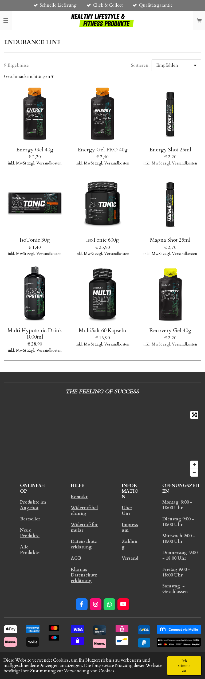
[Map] (102, 443)
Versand (130, 558)
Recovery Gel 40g (170, 330)
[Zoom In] (194, 465)
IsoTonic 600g (102, 240)
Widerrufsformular (84, 527)
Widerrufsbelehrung (84, 510)
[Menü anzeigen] (6, 20)
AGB (76, 558)
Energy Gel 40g (34, 150)
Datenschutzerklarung (84, 544)
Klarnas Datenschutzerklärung (84, 575)
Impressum (130, 527)
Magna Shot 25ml (170, 240)
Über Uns (127, 510)
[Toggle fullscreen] (194, 415)
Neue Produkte (30, 533)
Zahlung (129, 544)
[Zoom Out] (194, 473)
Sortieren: (140, 65)
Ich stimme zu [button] (184, 665)
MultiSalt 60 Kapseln (102, 330)
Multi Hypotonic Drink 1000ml (34, 333)
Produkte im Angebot (33, 505)
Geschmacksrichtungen (29, 77)
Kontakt (79, 497)
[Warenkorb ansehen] (199, 20)
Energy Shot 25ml (170, 150)
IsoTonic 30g (35, 240)
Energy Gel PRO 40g (103, 150)
